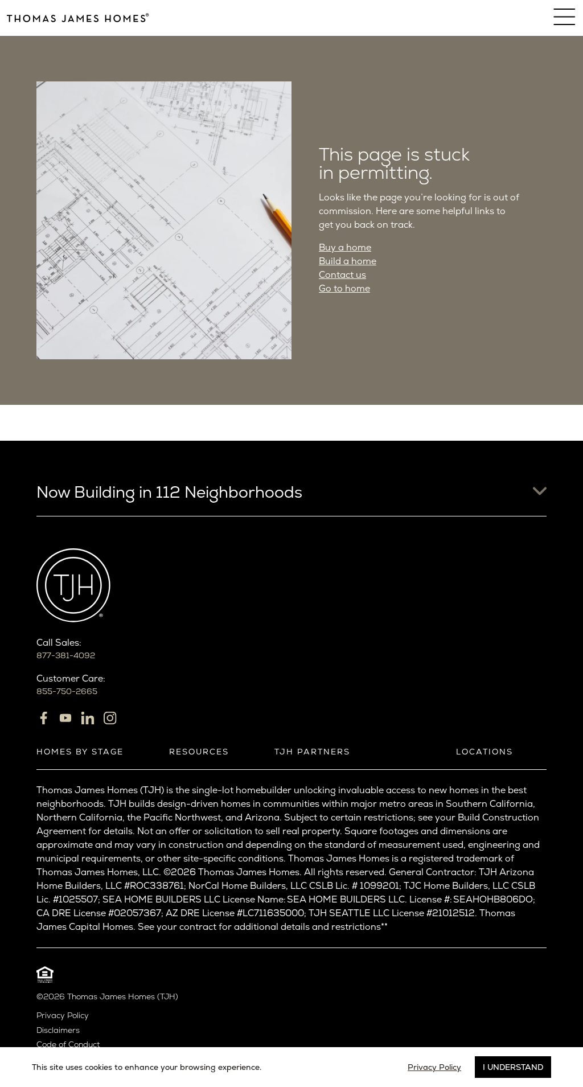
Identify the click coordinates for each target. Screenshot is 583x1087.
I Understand (513, 1067)
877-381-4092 (65, 655)
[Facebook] (43, 718)
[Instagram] (110, 718)
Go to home (344, 288)
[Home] (78, 18)
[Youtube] (65, 718)
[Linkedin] (88, 718)
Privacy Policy (62, 1015)
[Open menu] (564, 18)
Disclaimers (58, 1030)
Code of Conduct (68, 1044)
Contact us (342, 275)
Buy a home (345, 247)
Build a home (347, 261)
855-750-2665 (66, 691)
